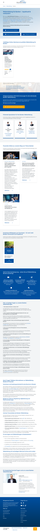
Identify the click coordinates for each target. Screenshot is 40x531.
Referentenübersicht (6, 513)
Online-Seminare (23, 336)
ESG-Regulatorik (12, 403)
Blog (3, 516)
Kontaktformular (22, 492)
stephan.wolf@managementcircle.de (25, 480)
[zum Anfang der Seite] (35, 528)
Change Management (23, 428)
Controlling (31, 440)
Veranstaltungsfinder (6, 510)
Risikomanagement (28, 403)
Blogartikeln (13, 21)
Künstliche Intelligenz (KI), (13, 388)
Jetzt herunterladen (9, 261)
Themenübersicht (6, 511)
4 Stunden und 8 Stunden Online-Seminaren (17, 19)
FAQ (3, 515)
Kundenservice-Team (8, 371)
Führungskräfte (8, 446)
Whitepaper (19, 21)
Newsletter (5, 518)
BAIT (23, 418)
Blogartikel (12, 338)
